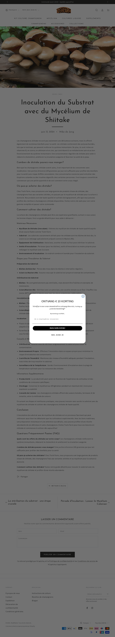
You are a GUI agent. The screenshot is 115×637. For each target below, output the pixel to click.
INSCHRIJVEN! (57, 328)
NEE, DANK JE (57, 335)
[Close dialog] (83, 296)
